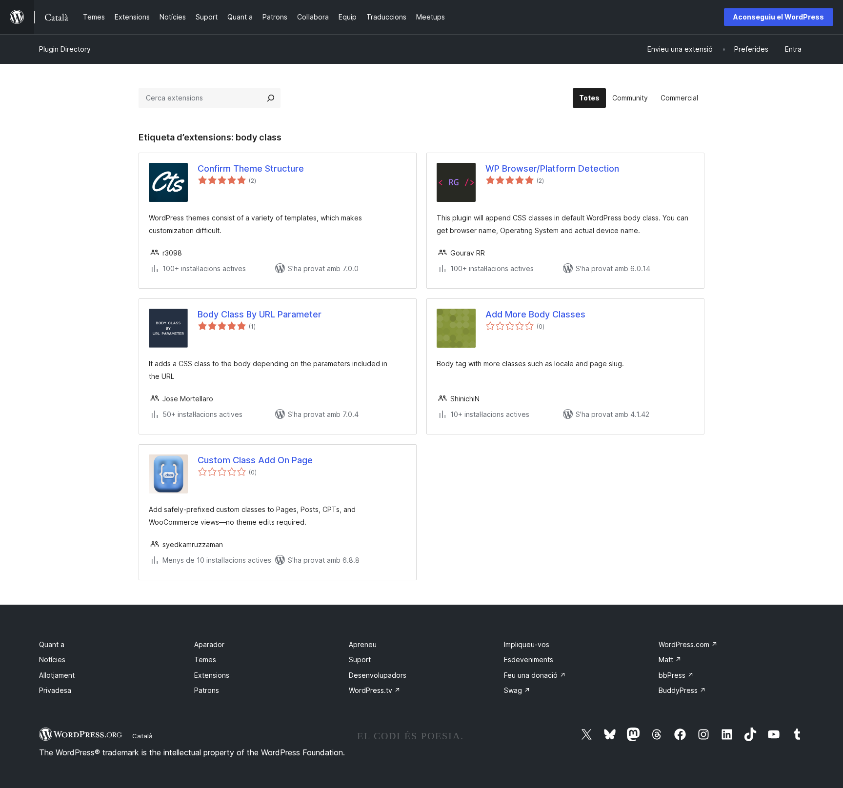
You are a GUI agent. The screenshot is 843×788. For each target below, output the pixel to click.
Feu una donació (535, 675)
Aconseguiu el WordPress (778, 17)
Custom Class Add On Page (255, 460)
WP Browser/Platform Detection (552, 168)
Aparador (209, 644)
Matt (670, 659)
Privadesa (55, 690)
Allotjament (57, 675)
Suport (360, 659)
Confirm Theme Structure (251, 168)
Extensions (211, 675)
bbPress (676, 675)
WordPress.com (688, 644)
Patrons (206, 690)
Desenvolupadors (377, 675)
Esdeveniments (528, 659)
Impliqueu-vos (526, 644)
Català (142, 736)
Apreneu (363, 644)
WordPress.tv (375, 690)
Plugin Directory (65, 49)
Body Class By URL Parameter (259, 314)
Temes (205, 659)
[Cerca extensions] (271, 98)
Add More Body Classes (535, 314)
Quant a (51, 644)
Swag (517, 690)
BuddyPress (682, 690)
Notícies (52, 659)
